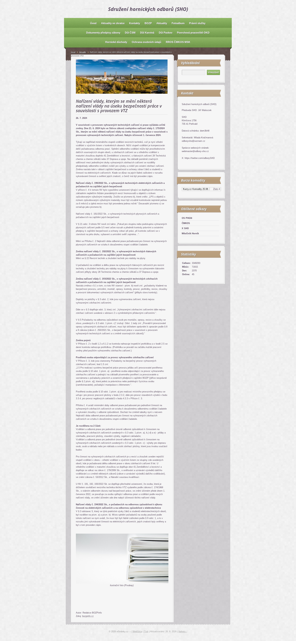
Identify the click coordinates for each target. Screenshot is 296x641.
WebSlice (137, 631)
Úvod (73, 52)
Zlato (205, 189)
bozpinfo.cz (88, 616)
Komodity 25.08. (190, 189)
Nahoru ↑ (182, 631)
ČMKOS (186, 223)
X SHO (185, 228)
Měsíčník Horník (190, 233)
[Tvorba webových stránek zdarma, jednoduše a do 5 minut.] (130, 632)
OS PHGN (187, 218)
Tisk (146, 631)
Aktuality (82, 52)
